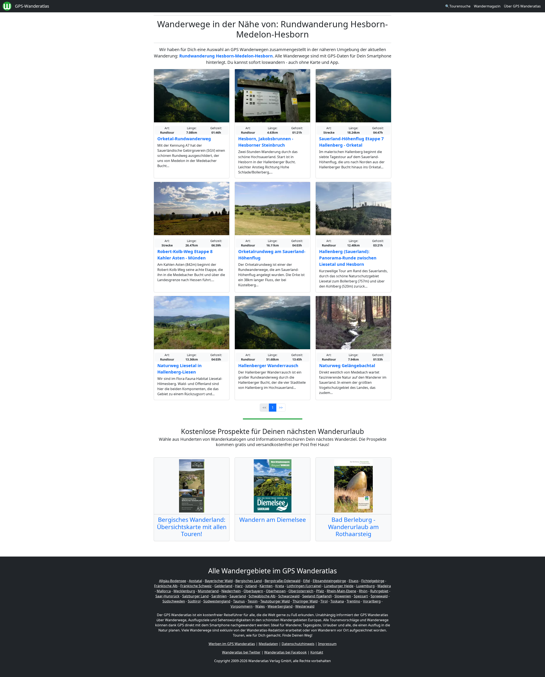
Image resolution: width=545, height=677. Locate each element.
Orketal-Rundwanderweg (184, 139)
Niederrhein (231, 591)
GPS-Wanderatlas (32, 6)
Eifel (306, 580)
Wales (260, 606)
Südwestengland (216, 601)
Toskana (337, 601)
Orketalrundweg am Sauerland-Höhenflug (271, 255)
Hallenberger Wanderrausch (268, 365)
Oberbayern (253, 591)
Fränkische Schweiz (196, 586)
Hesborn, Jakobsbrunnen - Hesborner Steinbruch (265, 142)
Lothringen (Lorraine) (304, 586)
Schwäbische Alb (262, 596)
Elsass (354, 580)
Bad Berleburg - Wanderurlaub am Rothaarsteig (353, 526)
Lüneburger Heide (338, 586)
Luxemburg (365, 586)
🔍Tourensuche (457, 6)
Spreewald (379, 596)
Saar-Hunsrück (167, 596)
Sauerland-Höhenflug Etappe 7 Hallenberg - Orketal (351, 142)
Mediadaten (268, 643)
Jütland (251, 586)
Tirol (324, 601)
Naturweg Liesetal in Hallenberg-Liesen (179, 369)
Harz (239, 586)
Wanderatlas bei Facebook (285, 652)
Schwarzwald (289, 596)
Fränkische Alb (166, 586)
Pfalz (320, 591)
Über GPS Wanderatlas (522, 6)
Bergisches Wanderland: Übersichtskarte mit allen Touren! (192, 526)
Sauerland (237, 596)
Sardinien (219, 596)
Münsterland (208, 591)
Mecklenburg (184, 591)
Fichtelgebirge (372, 580)
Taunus (239, 601)
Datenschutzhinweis (298, 643)
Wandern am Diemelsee (272, 519)
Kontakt (316, 652)
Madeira (384, 586)
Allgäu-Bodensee (172, 580)
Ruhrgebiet (379, 591)
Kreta (279, 586)
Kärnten (266, 586)
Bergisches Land (248, 580)
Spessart (361, 596)
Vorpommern (241, 606)
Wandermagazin (487, 6)
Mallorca (164, 591)
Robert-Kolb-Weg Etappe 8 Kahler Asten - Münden (184, 255)
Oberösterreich (300, 591)
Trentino (353, 601)
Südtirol (194, 601)
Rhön (363, 591)
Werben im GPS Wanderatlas (232, 643)
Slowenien (342, 596)
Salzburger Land (195, 596)
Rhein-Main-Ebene (341, 591)
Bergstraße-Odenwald (282, 580)
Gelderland (223, 586)
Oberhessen (276, 591)
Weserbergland (280, 606)
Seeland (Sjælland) (317, 596)
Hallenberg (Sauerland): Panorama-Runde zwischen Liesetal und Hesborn (347, 258)
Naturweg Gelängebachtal (347, 365)
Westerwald (304, 606)
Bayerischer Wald (219, 580)
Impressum (327, 643)
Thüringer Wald (305, 601)
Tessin (253, 601)
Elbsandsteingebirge (329, 580)
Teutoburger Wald (275, 601)
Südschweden (173, 601)
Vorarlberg (372, 601)
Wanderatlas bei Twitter (241, 652)
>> (281, 407)
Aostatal (195, 580)
